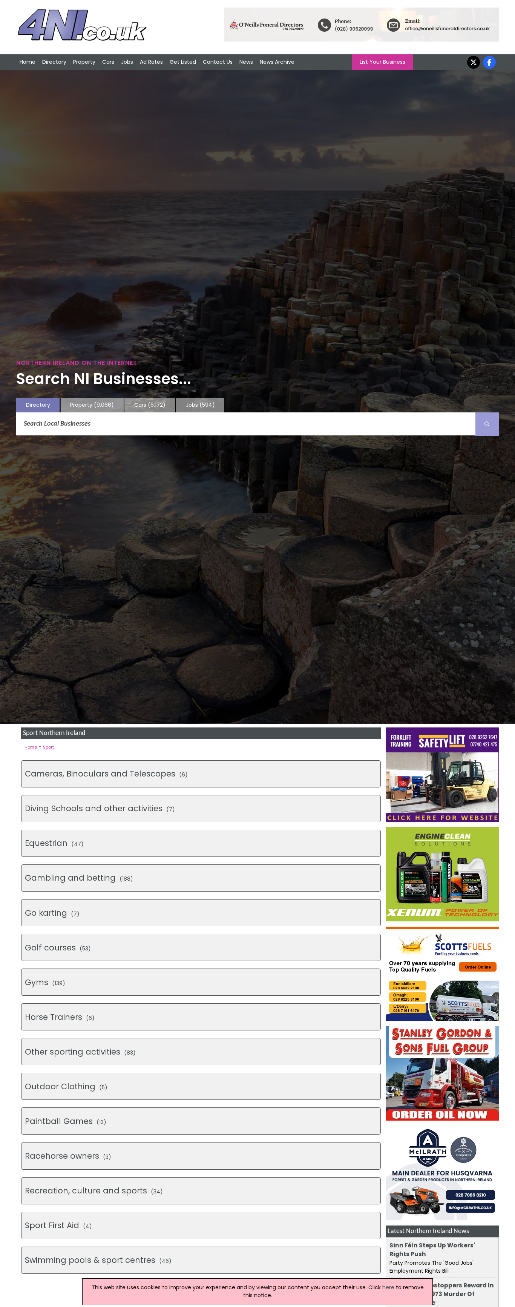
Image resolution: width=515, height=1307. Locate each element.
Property (84, 62)
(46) (98, 1260)
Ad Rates (151, 62)
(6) (106, 773)
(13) (65, 1121)
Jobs (127, 62)
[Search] (487, 424)
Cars (108, 62)
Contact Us (218, 62)
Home (27, 62)
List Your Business (382, 62)
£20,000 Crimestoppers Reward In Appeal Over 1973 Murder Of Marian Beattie (441, 1294)
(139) (45, 982)
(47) (54, 843)
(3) (68, 1155)
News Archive (277, 62)
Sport (48, 747)
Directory (54, 62)
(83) (80, 1051)
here (388, 1287)
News (246, 62)
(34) (94, 1190)
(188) (79, 877)
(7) (100, 808)
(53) (58, 947)
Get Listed (183, 62)
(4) (58, 1225)
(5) (66, 1086)
